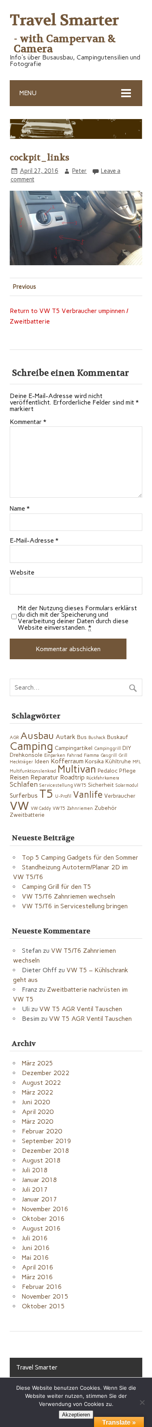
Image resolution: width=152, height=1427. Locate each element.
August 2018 (41, 1160)
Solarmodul (127, 785)
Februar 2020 (42, 1131)
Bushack (96, 737)
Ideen (42, 761)
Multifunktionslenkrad (33, 771)
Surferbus (24, 795)
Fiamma (91, 755)
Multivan (77, 769)
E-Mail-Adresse (34, 540)
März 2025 (37, 1063)
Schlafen (24, 784)
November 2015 (45, 1296)
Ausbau (37, 735)
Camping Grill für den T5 (56, 886)
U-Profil (63, 796)
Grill (122, 755)
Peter (79, 171)
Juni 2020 (36, 1102)
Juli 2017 (35, 1189)
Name (20, 508)
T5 (46, 794)
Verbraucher (119, 795)
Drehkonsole (26, 755)
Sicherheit (101, 785)
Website (22, 572)
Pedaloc (108, 770)
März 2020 (37, 1121)
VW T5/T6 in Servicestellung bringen (75, 906)
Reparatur (44, 777)
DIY (126, 748)
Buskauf (117, 737)
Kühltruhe (118, 761)
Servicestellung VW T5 (62, 785)
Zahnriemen (80, 808)
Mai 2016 (35, 1257)
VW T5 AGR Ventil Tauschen (80, 1009)
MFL (137, 762)
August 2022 (41, 1082)
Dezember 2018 (45, 1150)
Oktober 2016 (43, 1219)
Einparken (54, 755)
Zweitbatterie (27, 814)
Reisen (19, 777)
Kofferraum (67, 761)
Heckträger (21, 762)
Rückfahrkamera (102, 778)
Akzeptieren (76, 1415)
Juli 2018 (35, 1170)
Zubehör (105, 808)
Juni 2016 (36, 1248)
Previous (24, 286)
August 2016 (41, 1228)
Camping (31, 746)
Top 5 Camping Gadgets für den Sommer (80, 857)
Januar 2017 (39, 1199)
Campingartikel (73, 748)
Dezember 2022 (45, 1073)
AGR (14, 737)
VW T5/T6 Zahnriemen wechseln (68, 896)
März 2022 (37, 1092)
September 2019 (46, 1141)
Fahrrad (74, 755)
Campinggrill (107, 748)
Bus (82, 737)
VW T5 (59, 808)
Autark (65, 737)
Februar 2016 (42, 1287)
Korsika (94, 761)
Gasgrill (109, 755)
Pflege (127, 770)
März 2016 (37, 1277)
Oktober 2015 (43, 1306)
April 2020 (38, 1112)
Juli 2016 (35, 1238)
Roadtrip (72, 777)
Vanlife (88, 794)
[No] (142, 1402)
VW (19, 806)
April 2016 (38, 1267)
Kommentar (28, 422)
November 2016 (45, 1209)
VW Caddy (41, 808)
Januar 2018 (39, 1180)
